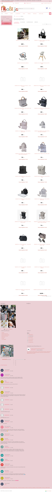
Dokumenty (3, 337)
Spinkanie (34, 13)
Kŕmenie (29, 13)
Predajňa (3, 332)
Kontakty (3, 338)
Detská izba (41, 13)
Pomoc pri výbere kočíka (46, 487)
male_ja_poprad (30, 339)
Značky (11, 13)
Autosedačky (18, 13)
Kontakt (26, 487)
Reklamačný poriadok (21, 487)
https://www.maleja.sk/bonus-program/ (7, 1)
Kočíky (24, 13)
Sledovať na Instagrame (8, 329)
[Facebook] (1, 3)
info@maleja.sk (30, 334)
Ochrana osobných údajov (13, 487)
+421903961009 (30, 342)
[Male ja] (9, 9)
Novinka (7, 18)
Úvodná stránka (2, 13)
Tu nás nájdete (4, 339)
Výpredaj (6, 13)
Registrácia (49, 3)
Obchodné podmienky (5, 333)
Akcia (4, 18)
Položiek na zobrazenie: (6, 23)
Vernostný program (39, 487)
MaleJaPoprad (30, 337)
